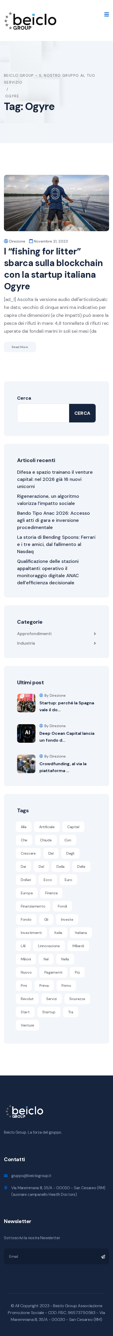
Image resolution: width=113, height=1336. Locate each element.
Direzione (17, 241)
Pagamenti (53, 972)
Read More (20, 347)
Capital (73, 826)
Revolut (27, 998)
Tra (70, 1012)
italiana (81, 932)
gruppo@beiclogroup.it (31, 1175)
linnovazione (49, 945)
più (77, 972)
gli (46, 919)
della (60, 866)
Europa (27, 893)
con (67, 840)
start (25, 1012)
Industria (26, 643)
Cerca (24, 398)
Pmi (24, 985)
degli (70, 853)
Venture (27, 1025)
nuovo (26, 972)
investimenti (31, 932)
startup (48, 1012)
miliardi (78, 945)
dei (23, 866)
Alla (24, 826)
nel (46, 959)
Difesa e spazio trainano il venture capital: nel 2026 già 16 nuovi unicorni (55, 479)
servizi (51, 998)
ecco (48, 879)
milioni (26, 959)
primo (66, 985)
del (41, 866)
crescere (28, 853)
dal (51, 853)
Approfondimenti (34, 633)
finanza (51, 893)
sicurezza (77, 998)
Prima (44, 985)
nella (65, 959)
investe (67, 919)
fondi (62, 906)
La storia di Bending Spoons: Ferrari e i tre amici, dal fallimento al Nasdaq (56, 544)
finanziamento (33, 906)
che (24, 840)
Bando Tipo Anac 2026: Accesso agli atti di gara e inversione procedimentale (53, 520)
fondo (26, 919)
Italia (58, 932)
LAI (23, 945)
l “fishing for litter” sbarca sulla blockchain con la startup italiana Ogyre (53, 268)
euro (68, 879)
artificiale (47, 826)
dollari (26, 879)
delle (81, 866)
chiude (46, 840)
